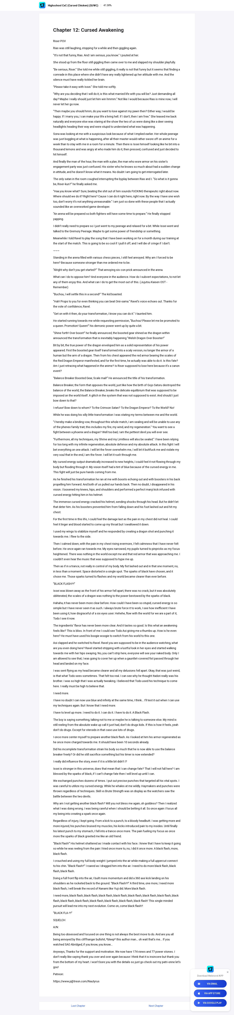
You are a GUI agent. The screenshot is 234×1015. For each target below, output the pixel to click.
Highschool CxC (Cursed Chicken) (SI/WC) (73, 5)
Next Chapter (156, 1005)
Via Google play (212, 1003)
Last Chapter (78, 1005)
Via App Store (212, 993)
